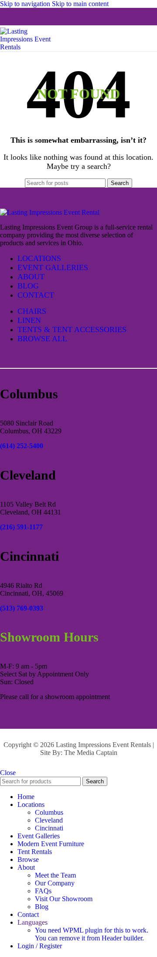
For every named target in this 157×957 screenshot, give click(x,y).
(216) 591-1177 (21, 527)
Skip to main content (80, 3)
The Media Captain (90, 752)
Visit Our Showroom (63, 898)
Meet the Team (55, 875)
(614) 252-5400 (21, 445)
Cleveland (49, 820)
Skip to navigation (26, 3)
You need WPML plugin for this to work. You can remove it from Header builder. (91, 934)
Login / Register (39, 946)
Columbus (49, 812)
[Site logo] (30, 47)
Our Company (55, 883)
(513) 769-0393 (21, 608)
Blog (41, 906)
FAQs (43, 891)
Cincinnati (49, 828)
